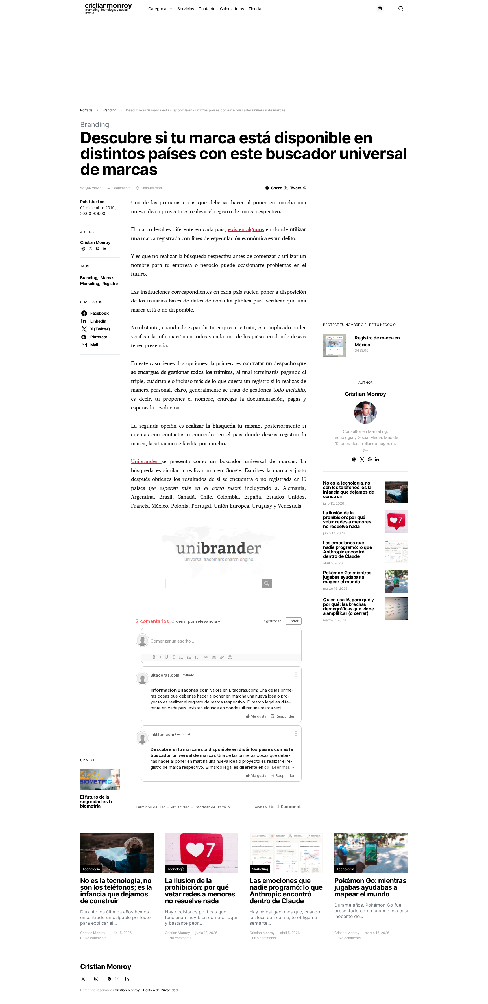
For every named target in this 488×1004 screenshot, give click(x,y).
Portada (86, 110)
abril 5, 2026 (333, 563)
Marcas (107, 277)
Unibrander (146, 461)
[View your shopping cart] (380, 8)
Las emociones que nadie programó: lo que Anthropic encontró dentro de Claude (347, 549)
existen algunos (246, 229)
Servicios (185, 8)
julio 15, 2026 (333, 503)
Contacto (207, 8)
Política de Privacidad (160, 990)
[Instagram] (96, 979)
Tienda (255, 8)
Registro (110, 283)
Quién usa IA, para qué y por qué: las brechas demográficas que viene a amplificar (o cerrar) (348, 606)
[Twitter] (83, 979)
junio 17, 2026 (334, 533)
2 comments (120, 188)
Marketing (89, 283)
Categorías (158, 8)
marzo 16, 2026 (335, 588)
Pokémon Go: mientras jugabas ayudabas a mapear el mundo (347, 577)
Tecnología (91, 869)
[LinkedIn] (127, 979)
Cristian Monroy (95, 242)
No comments (95, 938)
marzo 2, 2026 (334, 620)
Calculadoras (232, 8)
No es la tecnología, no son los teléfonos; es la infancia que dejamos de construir (348, 489)
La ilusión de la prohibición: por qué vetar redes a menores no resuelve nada (347, 519)
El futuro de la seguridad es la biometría (96, 801)
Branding (109, 110)
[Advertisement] (169, 56)
